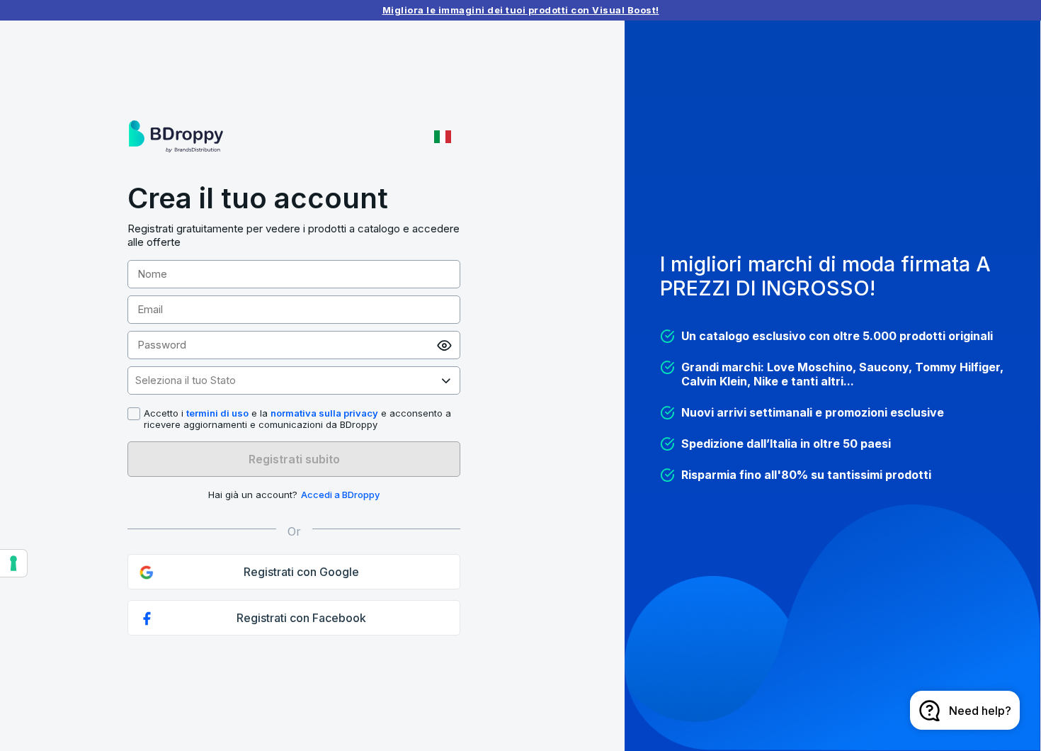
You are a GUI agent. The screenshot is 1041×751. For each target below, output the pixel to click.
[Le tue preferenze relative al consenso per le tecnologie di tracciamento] (13, 563)
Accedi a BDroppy (340, 494)
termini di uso (217, 413)
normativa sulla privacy (324, 413)
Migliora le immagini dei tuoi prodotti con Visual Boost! (520, 10)
